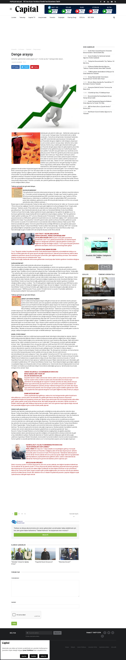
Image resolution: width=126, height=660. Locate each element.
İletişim (73, 647)
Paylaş (16, 67)
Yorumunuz (15, 578)
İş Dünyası (21, 49)
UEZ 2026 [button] (91, 17)
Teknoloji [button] (22, 17)
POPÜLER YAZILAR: (16, 1)
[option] (51, 1)
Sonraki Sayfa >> (73, 514)
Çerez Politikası (81, 647)
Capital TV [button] (31, 17)
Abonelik (113, 647)
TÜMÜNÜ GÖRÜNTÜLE (106, 274)
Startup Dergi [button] (72, 17)
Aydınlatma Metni (104, 647)
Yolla (14, 623)
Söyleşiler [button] (61, 17)
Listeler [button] (13, 17)
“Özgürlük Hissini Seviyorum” (44, 562)
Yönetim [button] (52, 17)
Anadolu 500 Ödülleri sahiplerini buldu (98, 256)
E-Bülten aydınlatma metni (32, 636)
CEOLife (82, 17)
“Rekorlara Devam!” (65, 562)
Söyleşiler (28, 49)
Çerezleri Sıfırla (92, 647)
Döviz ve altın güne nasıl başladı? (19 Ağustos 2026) (40, 1)
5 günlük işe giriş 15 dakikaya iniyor (99, 92)
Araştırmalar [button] (42, 17)
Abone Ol (45, 535)
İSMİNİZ (13, 602)
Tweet (26, 67)
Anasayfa (14, 49)
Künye (67, 647)
